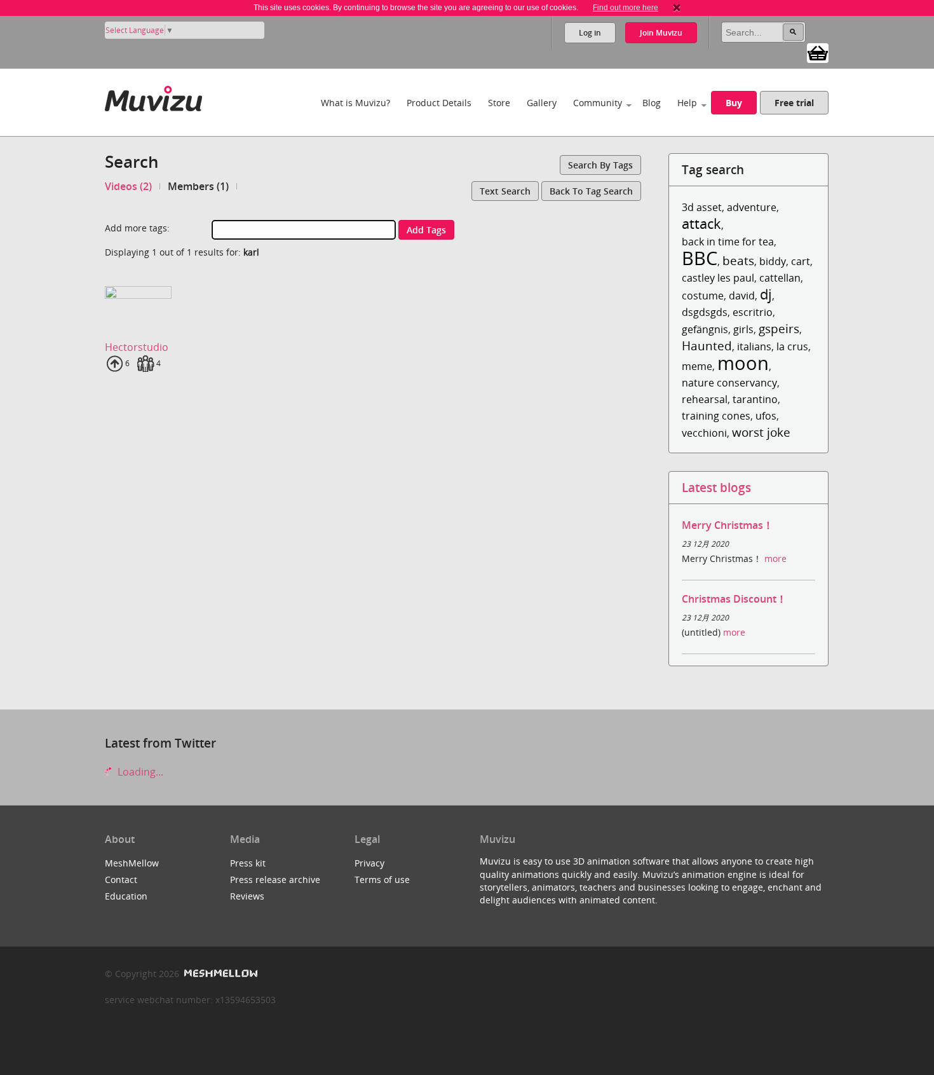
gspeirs (779, 328)
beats (738, 260)
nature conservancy (729, 383)
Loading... (139, 772)
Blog (651, 103)
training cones (716, 416)
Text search (505, 191)
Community (597, 103)
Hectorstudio (136, 347)
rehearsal (705, 399)
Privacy (369, 863)
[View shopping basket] (818, 52)
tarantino (755, 399)
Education (126, 896)
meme (697, 366)
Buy (734, 103)
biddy (772, 261)
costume (703, 296)
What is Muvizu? (355, 103)
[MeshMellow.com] (219, 974)
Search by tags (600, 165)
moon (743, 362)
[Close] (676, 7)
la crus (792, 346)
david (742, 296)
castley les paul (718, 278)
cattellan (780, 278)
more (775, 558)
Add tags (426, 230)
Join (661, 32)
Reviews (247, 896)
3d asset (702, 207)
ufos (765, 416)
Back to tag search (591, 191)
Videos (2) (128, 186)
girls (743, 329)
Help (687, 103)
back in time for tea (728, 242)
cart (800, 261)
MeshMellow (132, 863)
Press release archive (275, 879)
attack (701, 223)
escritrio (753, 312)
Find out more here (625, 7)
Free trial (794, 103)
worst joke (761, 432)
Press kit (248, 863)
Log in (590, 32)
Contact (121, 879)
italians (754, 346)
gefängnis (705, 329)
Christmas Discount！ (734, 599)
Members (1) (198, 186)
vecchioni (704, 433)
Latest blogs (716, 487)
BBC (699, 257)
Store (499, 103)
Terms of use (382, 879)
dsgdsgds (705, 312)
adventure (751, 207)
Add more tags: (137, 228)
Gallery (542, 103)
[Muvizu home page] (153, 96)
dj (766, 294)
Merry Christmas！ (727, 525)
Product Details (439, 103)
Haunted (707, 345)
